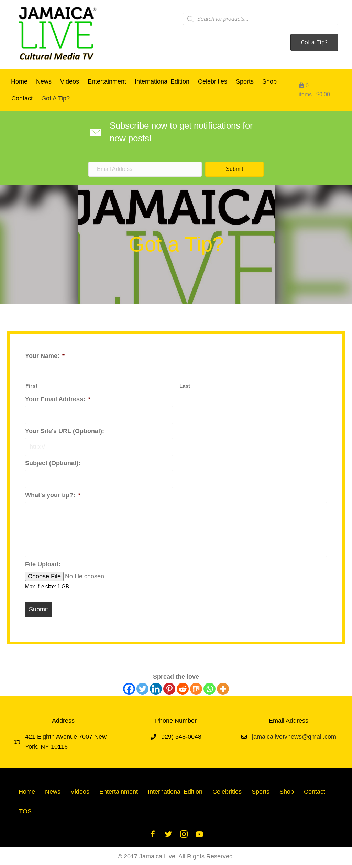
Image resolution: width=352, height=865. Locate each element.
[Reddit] (183, 689)
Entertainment (107, 81)
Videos (69, 81)
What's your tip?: (52, 495)
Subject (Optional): (52, 463)
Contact (22, 98)
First (31, 386)
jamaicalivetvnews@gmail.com (294, 736)
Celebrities (212, 81)
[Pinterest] (169, 689)
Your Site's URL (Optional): (64, 431)
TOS (25, 811)
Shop (269, 81)
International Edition (162, 81)
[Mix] (196, 689)
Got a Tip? (55, 98)
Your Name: (45, 355)
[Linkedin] (156, 689)
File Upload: (42, 564)
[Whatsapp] (210, 689)
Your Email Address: (57, 399)
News (44, 81)
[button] (234, 169)
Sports (245, 81)
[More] (223, 689)
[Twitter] (142, 689)
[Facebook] (129, 689)
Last (185, 386)
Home (19, 81)
